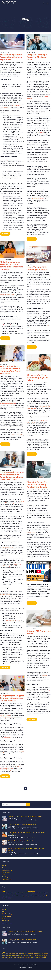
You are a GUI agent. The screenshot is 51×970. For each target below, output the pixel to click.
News (3, 874)
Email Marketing (5, 893)
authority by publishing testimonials (10, 767)
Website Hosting (6, 879)
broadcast (41, 132)
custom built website (44, 891)
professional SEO (31, 532)
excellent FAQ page (7, 547)
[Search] (28, 804)
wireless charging (5, 897)
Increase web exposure (10, 325)
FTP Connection (19, 893)
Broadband (31, 892)
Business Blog (37, 891)
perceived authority (9, 896)
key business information (13, 620)
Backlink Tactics (8, 891)
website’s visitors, (5, 595)
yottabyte (10, 897)
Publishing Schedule (34, 896)
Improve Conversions (26, 893)
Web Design (5, 877)
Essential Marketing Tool (12, 893)
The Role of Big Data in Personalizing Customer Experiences (11, 57)
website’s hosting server (33, 662)
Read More (5, 234)
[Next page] (25, 788)
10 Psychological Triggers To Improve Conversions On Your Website (12, 698)
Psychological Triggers (26, 896)
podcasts (29, 231)
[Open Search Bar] (43, 3)
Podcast (14, 896)
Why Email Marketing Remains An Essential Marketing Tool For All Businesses (10, 370)
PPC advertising (19, 896)
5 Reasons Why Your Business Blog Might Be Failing (37, 377)
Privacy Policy (34, 965)
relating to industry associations (9, 770)
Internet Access (6, 872)
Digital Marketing (7, 870)
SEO (45, 896)
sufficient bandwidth (37, 198)
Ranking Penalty (41, 896)
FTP (49, 691)
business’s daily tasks (16, 434)
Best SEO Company (14, 891)
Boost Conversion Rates (22, 891)
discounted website (5, 737)
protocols (44, 675)
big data (8, 160)
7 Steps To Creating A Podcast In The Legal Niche (36, 57)
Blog (3, 868)
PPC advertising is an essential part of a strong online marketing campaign (11, 265)
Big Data (4, 865)
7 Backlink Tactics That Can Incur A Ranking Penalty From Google (37, 484)
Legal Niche (32, 893)
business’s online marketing (8, 403)
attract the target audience (8, 294)
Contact (27, 965)
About (19, 965)
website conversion (5, 715)
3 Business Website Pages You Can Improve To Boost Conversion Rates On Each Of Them (12, 476)
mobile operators (38, 893)
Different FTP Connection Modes (38, 632)
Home (15, 965)
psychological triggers (10, 717)
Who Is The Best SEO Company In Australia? (37, 268)
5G (3, 891)
